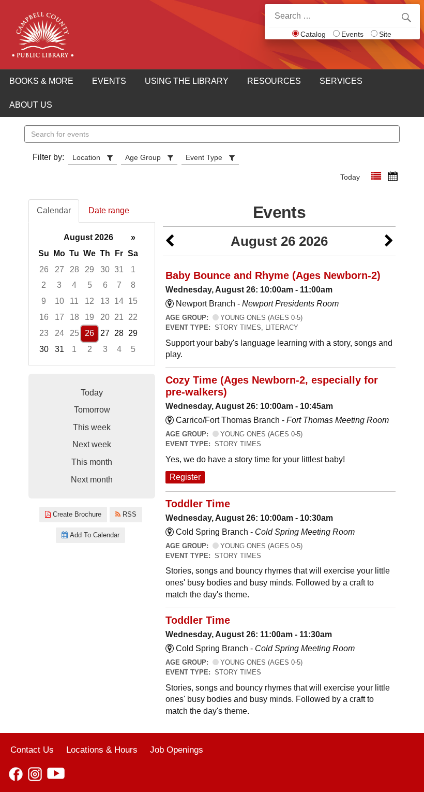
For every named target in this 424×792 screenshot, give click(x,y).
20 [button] (105, 317)
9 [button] (43, 301)
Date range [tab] (108, 210)
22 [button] (133, 317)
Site (385, 34)
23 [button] (44, 333)
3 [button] (59, 285)
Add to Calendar (93, 535)
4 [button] (74, 285)
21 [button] (119, 317)
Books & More (41, 81)
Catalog (313, 34)
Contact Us (32, 749)
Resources (274, 81)
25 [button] (74, 333)
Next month (92, 479)
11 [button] (74, 301)
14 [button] (119, 301)
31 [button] (119, 269)
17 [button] (59, 317)
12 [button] (89, 301)
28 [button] (74, 269)
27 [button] (59, 269)
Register (185, 477)
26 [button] (44, 269)
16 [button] (44, 317)
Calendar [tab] (54, 210)
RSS (128, 514)
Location (86, 157)
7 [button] (119, 285)
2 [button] (43, 285)
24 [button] (59, 333)
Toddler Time (197, 503)
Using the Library (187, 81)
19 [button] (89, 317)
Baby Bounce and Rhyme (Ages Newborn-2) (273, 275)
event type (204, 157)
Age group (143, 157)
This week (92, 427)
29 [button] (89, 269)
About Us (30, 104)
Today (350, 177)
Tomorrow (92, 409)
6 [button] (105, 285)
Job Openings (176, 749)
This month (91, 462)
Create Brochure (76, 514)
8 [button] (133, 285)
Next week (91, 444)
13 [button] (105, 301)
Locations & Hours (102, 749)
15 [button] (133, 301)
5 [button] (89, 285)
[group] (91, 294)
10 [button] (59, 301)
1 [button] (133, 269)
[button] (376, 176)
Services (341, 81)
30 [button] (105, 269)
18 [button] (74, 317)
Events (352, 34)
